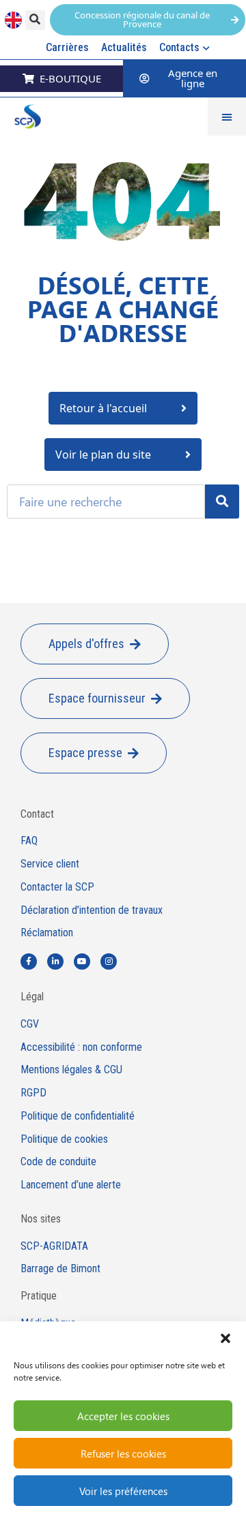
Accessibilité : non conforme (81, 1047)
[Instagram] (108, 961)
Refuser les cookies (123, 1453)
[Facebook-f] (28, 961)
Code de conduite (58, 1162)
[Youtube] (82, 961)
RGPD (33, 1093)
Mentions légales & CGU (71, 1070)
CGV (29, 1024)
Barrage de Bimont (60, 1269)
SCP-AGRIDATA (54, 1246)
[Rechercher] (222, 501)
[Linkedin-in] (55, 961)
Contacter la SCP (57, 887)
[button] (225, 1338)
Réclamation (46, 933)
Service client (49, 864)
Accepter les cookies (123, 1416)
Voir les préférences (123, 1491)
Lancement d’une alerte (70, 1185)
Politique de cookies (64, 1139)
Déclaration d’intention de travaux (91, 910)
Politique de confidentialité (77, 1116)
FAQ (29, 841)
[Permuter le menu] (227, 116)
